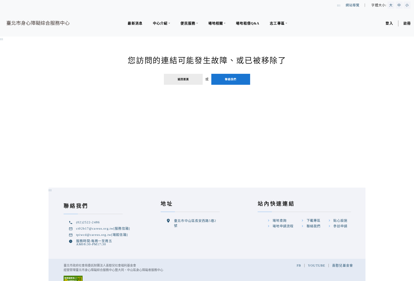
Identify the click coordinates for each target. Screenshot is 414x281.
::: (1, 39)
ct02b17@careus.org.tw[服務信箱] (103, 228)
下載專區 (314, 220)
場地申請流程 (283, 226)
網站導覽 (353, 5)
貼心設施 (340, 220)
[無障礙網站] (73, 278)
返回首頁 (183, 79)
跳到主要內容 (10, 2)
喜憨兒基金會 (342, 265)
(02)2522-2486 (88, 222)
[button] (161, 23)
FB (299, 265)
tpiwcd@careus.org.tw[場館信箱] (102, 234)
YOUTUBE (316, 265)
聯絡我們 (230, 79)
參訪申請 (340, 226)
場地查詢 (280, 220)
